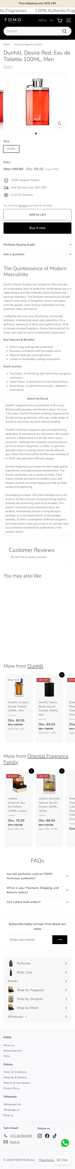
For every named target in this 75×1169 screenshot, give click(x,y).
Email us (9, 1115)
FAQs (7, 1056)
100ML (11, 149)
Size (6, 141)
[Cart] (60, 20)
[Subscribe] (59, 939)
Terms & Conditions (15, 1072)
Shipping (23, 205)
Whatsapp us (11, 1110)
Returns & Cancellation (17, 1083)
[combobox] (37, 31)
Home (7, 44)
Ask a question (14, 254)
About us (9, 1045)
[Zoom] (59, 123)
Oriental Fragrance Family (28, 44)
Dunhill (8, 67)
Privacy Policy (12, 1088)
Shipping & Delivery (15, 1077)
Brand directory (13, 1050)
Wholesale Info (12, 1104)
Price (7, 162)
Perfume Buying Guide (19, 245)
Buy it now (37, 228)
